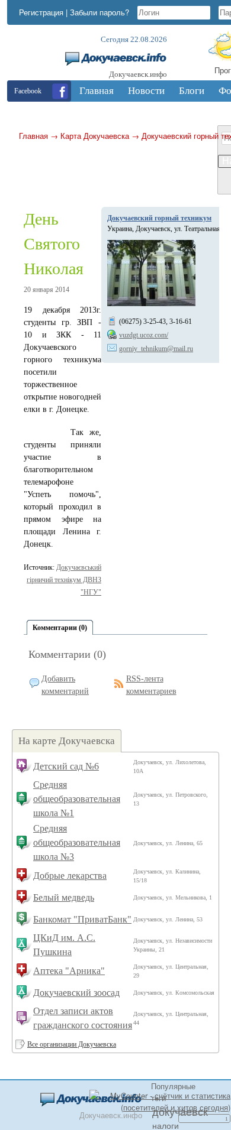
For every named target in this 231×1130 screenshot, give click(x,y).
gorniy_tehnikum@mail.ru (156, 349)
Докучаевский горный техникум (159, 218)
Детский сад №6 (66, 766)
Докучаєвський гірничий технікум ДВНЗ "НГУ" (64, 579)
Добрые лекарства (70, 876)
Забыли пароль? (99, 12)
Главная (33, 135)
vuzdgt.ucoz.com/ (143, 335)
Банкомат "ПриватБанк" (82, 919)
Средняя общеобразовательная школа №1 (76, 799)
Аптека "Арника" (69, 971)
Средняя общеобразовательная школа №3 (76, 842)
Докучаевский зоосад (76, 993)
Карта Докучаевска (94, 135)
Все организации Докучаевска (71, 1044)
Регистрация (41, 12)
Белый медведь (63, 897)
